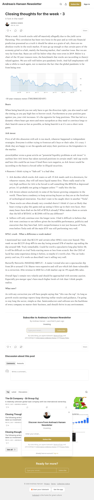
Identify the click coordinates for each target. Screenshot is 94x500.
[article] (47, 403)
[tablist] (15, 363)
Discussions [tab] (23, 392)
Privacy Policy (64, 447)
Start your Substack (41, 489)
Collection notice (63, 484)
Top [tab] (8, 392)
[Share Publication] (66, 4)
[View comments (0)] (15, 30)
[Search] (60, 4)
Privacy (47, 484)
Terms (53, 484)
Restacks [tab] (20, 363)
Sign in (87, 4)
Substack (35, 495)
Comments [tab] (11, 363)
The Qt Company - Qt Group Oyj (22, 398)
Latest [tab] (14, 392)
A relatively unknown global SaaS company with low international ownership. (35, 401)
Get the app (58, 489)
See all (10, 449)
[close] (69, 412)
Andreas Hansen (17, 23)
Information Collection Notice (46, 447)
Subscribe (75, 4)
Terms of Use (58, 444)
